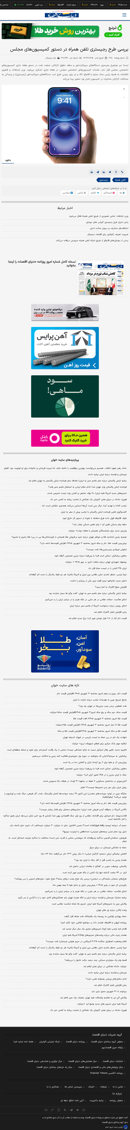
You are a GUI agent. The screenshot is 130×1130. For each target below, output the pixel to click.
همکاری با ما (53, 1087)
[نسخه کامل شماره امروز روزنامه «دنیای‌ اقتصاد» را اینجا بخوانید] (101, 278)
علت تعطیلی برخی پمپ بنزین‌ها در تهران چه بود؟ (103, 706)
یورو (91, 4)
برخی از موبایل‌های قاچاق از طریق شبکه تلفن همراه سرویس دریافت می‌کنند (92, 240)
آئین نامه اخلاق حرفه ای (72, 1100)
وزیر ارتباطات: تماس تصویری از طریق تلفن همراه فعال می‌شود (98, 216)
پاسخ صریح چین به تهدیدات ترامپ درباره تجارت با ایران (100, 700)
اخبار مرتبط (65, 208)
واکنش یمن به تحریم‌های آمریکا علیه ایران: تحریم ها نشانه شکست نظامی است (89, 904)
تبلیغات (103, 1087)
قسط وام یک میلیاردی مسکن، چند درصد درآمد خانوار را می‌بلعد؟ (95, 960)
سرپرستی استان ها (73, 1087)
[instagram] (83, 1109)
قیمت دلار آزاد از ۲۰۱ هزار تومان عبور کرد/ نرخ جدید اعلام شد (98, 618)
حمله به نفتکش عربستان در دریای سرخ (108, 847)
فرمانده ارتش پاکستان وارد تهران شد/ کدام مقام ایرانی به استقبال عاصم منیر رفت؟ (87, 487)
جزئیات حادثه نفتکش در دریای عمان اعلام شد (105, 966)
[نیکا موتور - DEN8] (65, 312)
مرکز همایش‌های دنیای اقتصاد (82, 1061)
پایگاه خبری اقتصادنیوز (112, 1047)
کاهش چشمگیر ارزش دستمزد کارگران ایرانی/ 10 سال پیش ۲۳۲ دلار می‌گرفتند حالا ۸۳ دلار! (84, 854)
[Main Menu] (124, 15)
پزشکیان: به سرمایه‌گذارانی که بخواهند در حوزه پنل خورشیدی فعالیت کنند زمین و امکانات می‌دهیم (79, 756)
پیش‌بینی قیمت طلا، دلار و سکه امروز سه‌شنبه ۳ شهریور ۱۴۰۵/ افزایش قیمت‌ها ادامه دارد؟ (83, 543)
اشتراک (91, 1087)
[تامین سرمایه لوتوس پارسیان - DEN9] (65, 396)
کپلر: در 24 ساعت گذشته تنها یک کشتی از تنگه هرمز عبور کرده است (94, 872)
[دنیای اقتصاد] (62, 15)
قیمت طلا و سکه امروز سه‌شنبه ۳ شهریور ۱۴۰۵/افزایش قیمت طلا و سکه (92, 731)
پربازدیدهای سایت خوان (65, 460)
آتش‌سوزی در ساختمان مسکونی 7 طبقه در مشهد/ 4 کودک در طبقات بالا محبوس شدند (85, 781)
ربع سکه (122, 4)
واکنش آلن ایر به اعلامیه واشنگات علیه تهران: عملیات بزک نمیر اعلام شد (93, 997)
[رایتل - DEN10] (65, 438)
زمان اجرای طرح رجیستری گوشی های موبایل (107, 222)
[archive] (46, 1109)
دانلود (8, 160)
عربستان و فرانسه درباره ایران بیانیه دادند (107, 474)
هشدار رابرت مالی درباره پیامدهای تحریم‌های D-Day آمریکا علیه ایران (94, 935)
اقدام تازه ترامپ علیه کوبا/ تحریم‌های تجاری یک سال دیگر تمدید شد (94, 929)
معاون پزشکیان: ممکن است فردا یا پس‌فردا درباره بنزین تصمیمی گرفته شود (90, 556)
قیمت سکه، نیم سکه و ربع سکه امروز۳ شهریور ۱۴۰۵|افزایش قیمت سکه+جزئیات (88, 712)
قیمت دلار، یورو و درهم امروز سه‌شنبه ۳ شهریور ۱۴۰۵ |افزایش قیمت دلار (92, 693)
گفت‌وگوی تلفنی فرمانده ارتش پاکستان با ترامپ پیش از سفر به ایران (94, 512)
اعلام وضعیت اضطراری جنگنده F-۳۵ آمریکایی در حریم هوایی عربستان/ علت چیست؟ (86, 941)
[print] (91, 172)
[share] (58, 1109)
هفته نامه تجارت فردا (23, 1041)
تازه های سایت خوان (65, 685)
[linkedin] (103, 172)
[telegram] (97, 172)
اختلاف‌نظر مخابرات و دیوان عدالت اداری (109, 228)
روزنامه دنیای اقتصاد (75, 1041)
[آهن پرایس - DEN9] (65, 348)
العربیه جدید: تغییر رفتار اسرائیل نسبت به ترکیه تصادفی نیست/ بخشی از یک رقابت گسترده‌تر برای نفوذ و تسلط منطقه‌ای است (67, 750)
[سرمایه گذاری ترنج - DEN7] (65, 31)
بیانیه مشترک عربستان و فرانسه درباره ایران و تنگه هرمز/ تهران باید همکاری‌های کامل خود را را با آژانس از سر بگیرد (72, 897)
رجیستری (103, 180)
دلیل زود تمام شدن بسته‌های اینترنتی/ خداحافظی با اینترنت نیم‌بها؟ (94, 831)
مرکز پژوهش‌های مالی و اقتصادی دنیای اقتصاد (100, 1067)
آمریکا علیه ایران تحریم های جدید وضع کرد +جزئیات (102, 1004)
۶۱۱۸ (117, 58)
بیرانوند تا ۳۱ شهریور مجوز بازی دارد (109, 991)
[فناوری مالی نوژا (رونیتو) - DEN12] (65, 651)
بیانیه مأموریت (97, 1100)
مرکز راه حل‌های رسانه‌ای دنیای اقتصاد (54, 1067)
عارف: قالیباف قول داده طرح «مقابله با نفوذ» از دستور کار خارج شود (94, 518)
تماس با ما (118, 1087)
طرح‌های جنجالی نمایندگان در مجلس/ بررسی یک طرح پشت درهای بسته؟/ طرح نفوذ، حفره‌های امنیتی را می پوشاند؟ (70, 879)
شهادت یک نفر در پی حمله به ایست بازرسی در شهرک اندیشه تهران (95, 737)
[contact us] (52, 1109)
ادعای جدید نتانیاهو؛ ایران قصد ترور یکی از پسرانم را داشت (98, 581)
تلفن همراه (120, 180)
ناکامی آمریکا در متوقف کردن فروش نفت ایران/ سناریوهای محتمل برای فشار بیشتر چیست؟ (83, 809)
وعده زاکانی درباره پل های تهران (111, 910)
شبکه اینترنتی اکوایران (49, 1041)
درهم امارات (60, 4)
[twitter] (110, 172)
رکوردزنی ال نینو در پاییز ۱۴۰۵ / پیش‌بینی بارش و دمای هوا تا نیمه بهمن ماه (90, 885)
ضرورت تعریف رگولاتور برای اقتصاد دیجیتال (107, 234)
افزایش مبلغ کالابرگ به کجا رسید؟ (111, 587)
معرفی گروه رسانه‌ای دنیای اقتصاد (107, 1041)
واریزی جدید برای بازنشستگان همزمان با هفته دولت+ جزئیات (97, 531)
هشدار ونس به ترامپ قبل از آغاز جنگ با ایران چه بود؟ (100, 860)
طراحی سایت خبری (116, 1127)
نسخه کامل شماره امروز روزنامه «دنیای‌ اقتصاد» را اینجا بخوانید (42, 263)
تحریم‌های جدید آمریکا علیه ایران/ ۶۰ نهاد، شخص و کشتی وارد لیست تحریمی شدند (87, 493)
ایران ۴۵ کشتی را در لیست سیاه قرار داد (107, 568)
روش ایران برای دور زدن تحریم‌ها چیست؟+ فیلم (104, 787)
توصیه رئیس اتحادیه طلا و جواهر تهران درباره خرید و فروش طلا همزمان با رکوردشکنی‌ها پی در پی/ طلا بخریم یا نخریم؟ (69, 537)
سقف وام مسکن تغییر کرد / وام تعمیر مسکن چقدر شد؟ (99, 524)
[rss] (65, 1109)
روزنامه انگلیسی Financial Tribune (106, 1073)
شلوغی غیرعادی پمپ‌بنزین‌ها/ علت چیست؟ (106, 549)
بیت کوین (28, 4)
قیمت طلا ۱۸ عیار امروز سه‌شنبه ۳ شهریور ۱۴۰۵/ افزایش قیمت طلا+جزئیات (91, 725)
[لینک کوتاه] (122, 172)
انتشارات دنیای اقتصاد (113, 1061)
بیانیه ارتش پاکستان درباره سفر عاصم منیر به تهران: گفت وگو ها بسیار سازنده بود (88, 593)
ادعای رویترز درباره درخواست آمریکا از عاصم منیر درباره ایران (98, 606)
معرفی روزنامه (116, 1100)
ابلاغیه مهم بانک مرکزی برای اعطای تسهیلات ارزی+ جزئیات (99, 743)
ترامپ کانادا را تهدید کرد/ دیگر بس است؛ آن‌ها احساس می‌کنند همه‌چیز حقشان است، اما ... (83, 506)
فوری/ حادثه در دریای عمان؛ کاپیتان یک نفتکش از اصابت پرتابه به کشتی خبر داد (88, 499)
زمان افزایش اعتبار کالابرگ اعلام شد (110, 612)
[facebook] (116, 172)
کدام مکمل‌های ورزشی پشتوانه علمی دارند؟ (106, 979)
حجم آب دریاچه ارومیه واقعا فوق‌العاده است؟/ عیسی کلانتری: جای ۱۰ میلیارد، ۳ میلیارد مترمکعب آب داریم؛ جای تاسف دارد (68, 825)
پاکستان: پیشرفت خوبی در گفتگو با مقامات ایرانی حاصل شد (98, 866)
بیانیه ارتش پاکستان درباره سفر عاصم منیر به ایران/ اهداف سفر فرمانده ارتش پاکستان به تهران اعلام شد (77, 480)
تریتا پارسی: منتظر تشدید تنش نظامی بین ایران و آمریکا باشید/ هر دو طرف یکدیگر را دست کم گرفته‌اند (78, 574)
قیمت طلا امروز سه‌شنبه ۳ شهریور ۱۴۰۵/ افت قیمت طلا (100, 718)
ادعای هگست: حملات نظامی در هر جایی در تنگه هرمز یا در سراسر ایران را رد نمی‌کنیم (86, 599)
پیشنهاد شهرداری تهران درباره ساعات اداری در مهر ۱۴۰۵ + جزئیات (96, 562)
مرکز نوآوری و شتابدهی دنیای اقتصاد (44, 1061)
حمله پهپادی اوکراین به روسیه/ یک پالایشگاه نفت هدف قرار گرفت (95, 916)
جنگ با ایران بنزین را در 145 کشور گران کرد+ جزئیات (101, 775)
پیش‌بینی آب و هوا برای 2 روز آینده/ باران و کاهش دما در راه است (95, 762)
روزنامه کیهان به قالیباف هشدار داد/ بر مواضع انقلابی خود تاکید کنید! (94, 922)
